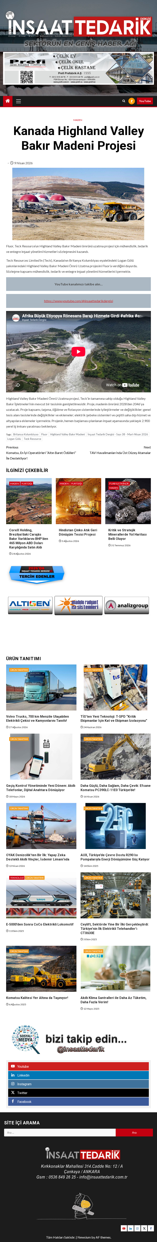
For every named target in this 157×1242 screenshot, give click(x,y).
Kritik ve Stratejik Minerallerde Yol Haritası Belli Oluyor (127, 534)
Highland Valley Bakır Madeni (67, 434)
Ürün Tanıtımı (19, 669)
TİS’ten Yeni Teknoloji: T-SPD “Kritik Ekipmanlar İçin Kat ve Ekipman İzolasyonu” (114, 719)
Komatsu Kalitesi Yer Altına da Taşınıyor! (37, 998)
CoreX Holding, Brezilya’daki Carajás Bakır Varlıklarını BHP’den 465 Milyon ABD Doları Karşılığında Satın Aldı (28, 538)
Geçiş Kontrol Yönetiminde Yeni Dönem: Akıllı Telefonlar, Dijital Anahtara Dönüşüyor (40, 788)
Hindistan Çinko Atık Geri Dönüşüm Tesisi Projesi (78, 532)
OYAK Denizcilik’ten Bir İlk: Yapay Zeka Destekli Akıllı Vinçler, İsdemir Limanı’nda (37, 857)
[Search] (123, 101)
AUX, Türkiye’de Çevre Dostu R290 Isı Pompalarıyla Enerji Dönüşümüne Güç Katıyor (115, 857)
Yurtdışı (26, 483)
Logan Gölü (14, 438)
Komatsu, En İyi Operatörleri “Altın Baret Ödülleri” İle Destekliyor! (41, 452)
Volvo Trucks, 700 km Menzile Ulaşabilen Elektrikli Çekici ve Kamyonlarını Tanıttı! (37, 719)
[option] (30, 605)
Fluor (44, 434)
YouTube (145, 101)
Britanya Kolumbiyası (25, 434)
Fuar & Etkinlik (119, 483)
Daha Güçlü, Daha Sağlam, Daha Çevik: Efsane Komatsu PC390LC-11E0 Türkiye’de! (116, 788)
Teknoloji (17, 877)
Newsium (84, 1237)
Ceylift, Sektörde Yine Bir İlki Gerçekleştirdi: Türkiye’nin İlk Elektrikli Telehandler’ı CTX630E (115, 928)
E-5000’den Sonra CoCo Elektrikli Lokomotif (40, 924)
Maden (77, 120)
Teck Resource (32, 438)
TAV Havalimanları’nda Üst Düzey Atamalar (120, 450)
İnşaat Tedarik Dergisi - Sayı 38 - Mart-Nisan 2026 (118, 434)
